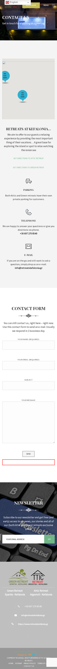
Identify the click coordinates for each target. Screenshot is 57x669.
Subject (28, 380)
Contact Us (29, 666)
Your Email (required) (29, 359)
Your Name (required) (28, 339)
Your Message (28, 400)
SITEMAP (18, 663)
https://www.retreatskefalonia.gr (33, 624)
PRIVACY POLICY (30, 663)
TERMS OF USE (42, 663)
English (13, 2)
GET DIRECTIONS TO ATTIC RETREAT (29, 158)
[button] (22, 96)
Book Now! (31, 5)
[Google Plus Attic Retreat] (28, 635)
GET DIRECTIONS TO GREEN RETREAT (28, 167)
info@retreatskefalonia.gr (33, 615)
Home (11, 663)
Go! (49, 539)
